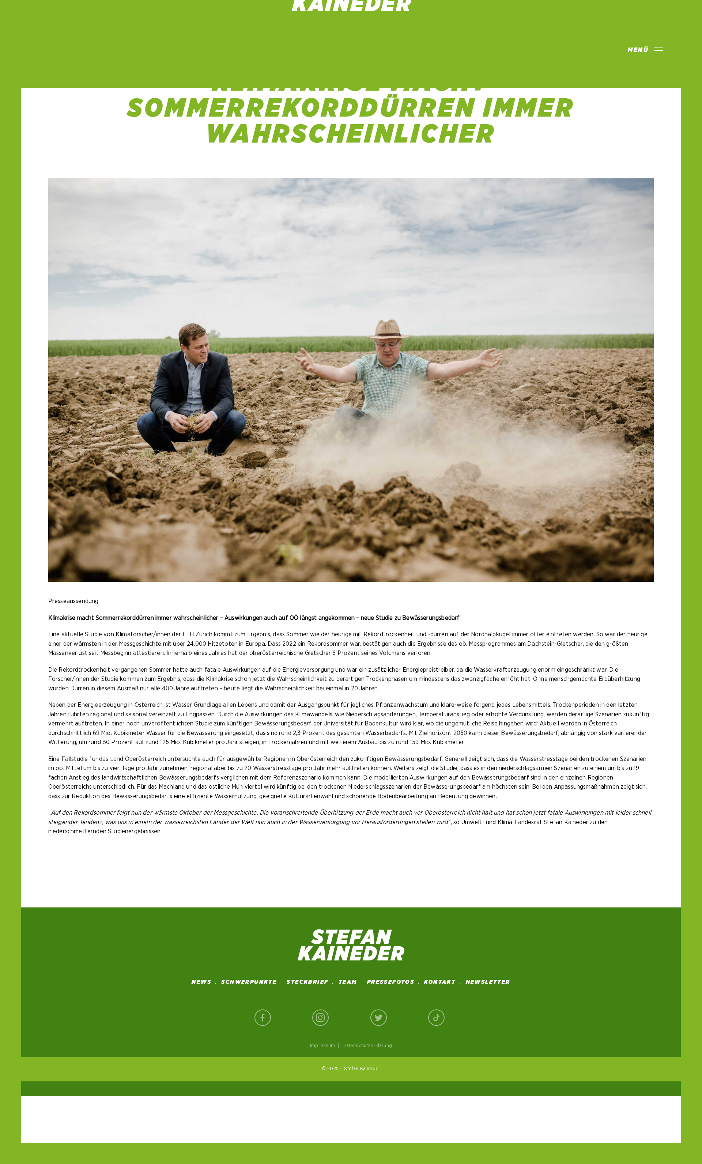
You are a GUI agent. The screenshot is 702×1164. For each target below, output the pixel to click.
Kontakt (440, 982)
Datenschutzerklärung (367, 1045)
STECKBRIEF (307, 982)
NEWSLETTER (488, 982)
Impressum (322, 1045)
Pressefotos (390, 982)
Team (348, 982)
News (201, 982)
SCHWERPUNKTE (249, 982)
